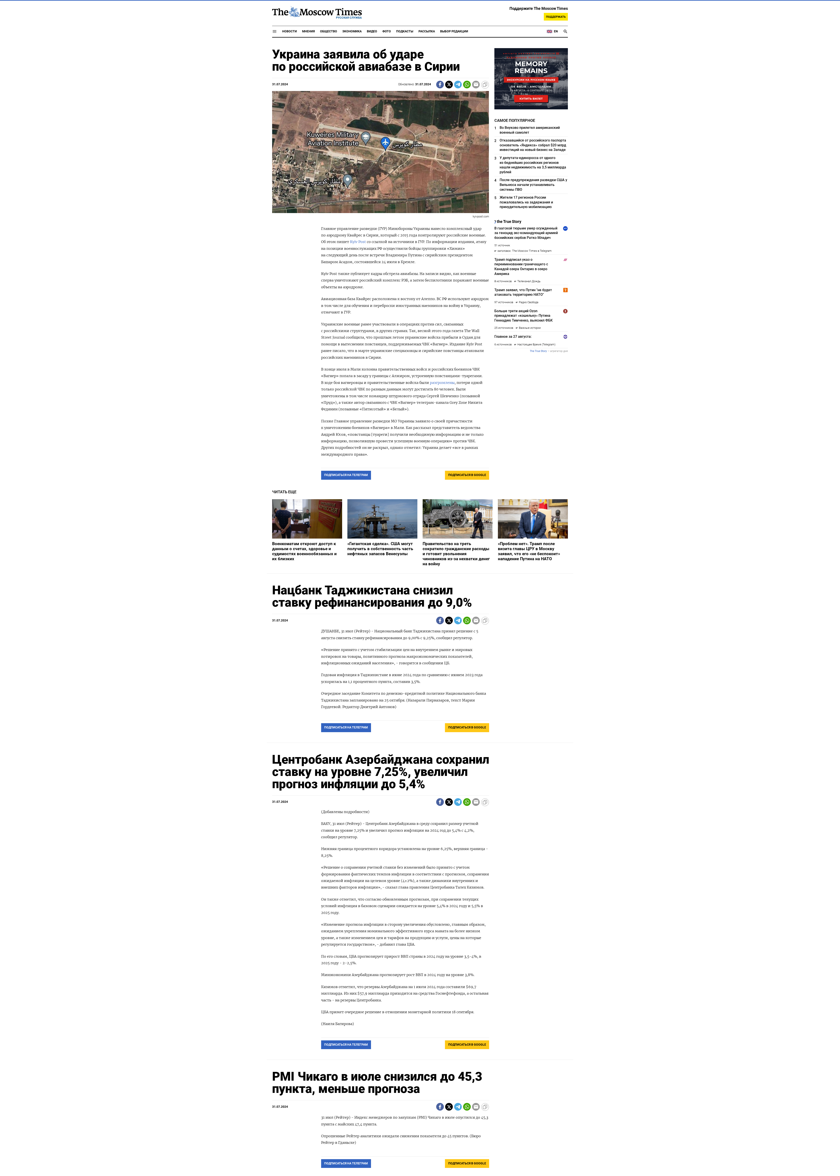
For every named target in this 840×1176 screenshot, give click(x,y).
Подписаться (420, 614)
